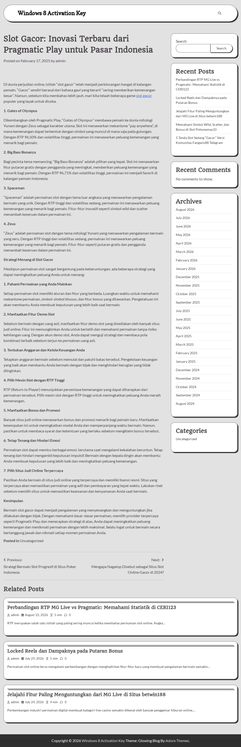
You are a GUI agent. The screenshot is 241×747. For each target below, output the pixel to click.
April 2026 (184, 243)
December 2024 (187, 370)
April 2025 (184, 336)
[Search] (219, 13)
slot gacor (144, 95)
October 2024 (186, 387)
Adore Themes (177, 740)
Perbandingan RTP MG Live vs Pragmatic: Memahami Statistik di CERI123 (200, 84)
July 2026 (183, 218)
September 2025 (188, 302)
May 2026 (183, 235)
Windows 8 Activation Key (52, 13)
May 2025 (183, 328)
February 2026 (186, 260)
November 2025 (188, 285)
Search (181, 41)
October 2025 (186, 294)
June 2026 (183, 226)
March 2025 (185, 344)
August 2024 (185, 404)
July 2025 (183, 311)
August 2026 (185, 209)
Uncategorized (32, 540)
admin (61, 60)
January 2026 (186, 269)
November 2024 (188, 378)
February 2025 (186, 353)
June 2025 (183, 319)
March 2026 (185, 252)
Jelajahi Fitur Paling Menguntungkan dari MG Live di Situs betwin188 (86, 694)
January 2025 (186, 361)
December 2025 (187, 277)
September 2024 (188, 395)
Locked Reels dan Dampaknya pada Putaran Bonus (65, 651)
